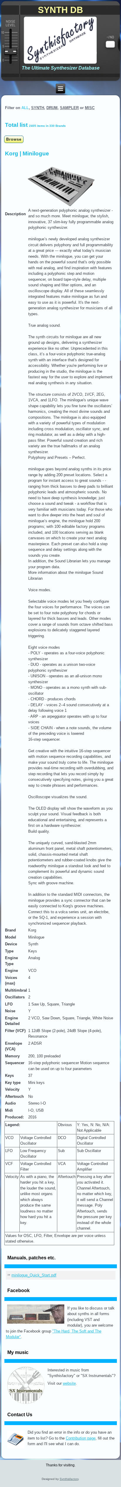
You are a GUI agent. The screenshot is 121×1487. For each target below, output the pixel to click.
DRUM (52, 108)
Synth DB (60, 10)
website (69, 1383)
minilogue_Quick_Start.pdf (33, 1275)
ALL (25, 108)
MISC (90, 108)
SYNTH (37, 108)
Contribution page (80, 1438)
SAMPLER (69, 108)
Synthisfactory (69, 1479)
